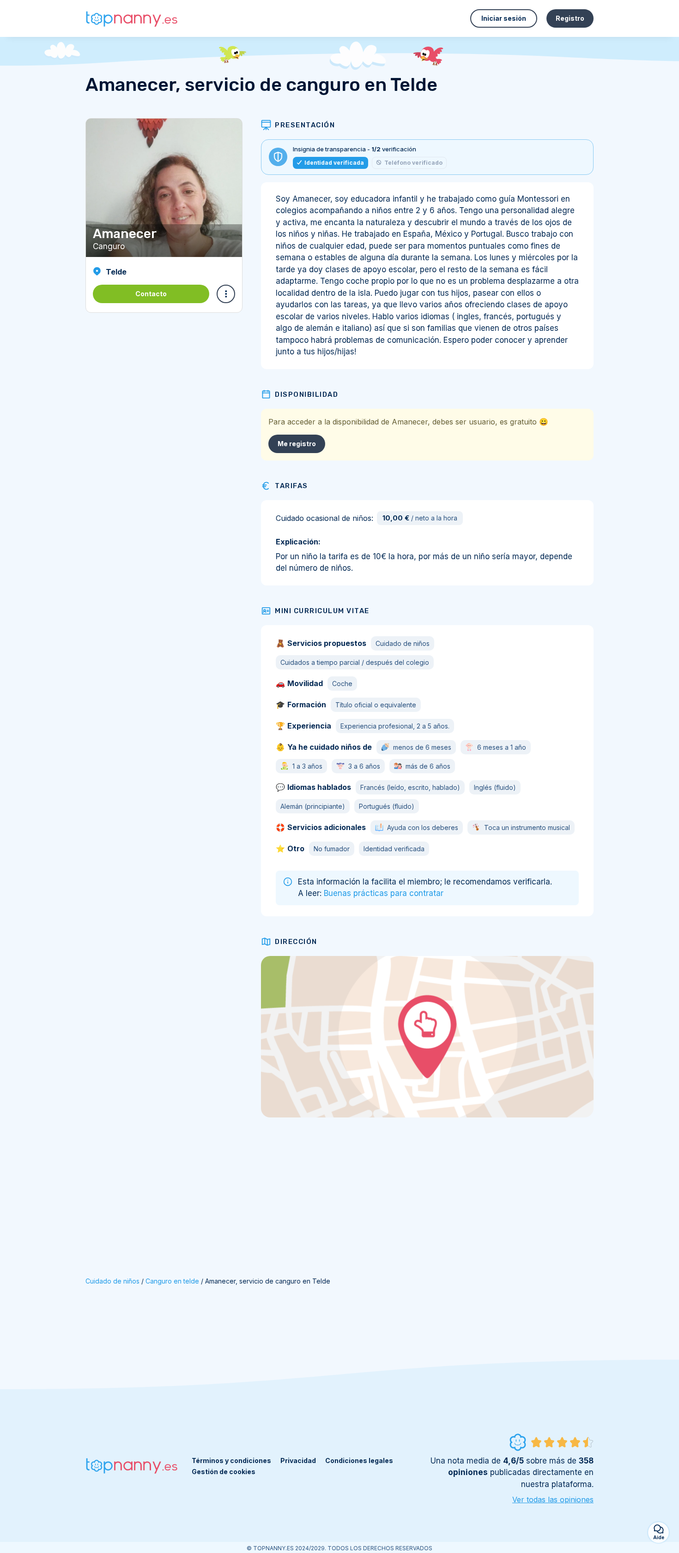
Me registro (297, 444)
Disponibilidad (306, 394)
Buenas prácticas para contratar (383, 893)
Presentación (305, 125)
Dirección (296, 942)
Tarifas (291, 486)
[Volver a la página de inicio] (131, 19)
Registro (570, 18)
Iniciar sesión (503, 18)
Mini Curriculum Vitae (322, 611)
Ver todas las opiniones (553, 1499)
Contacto (151, 294)
